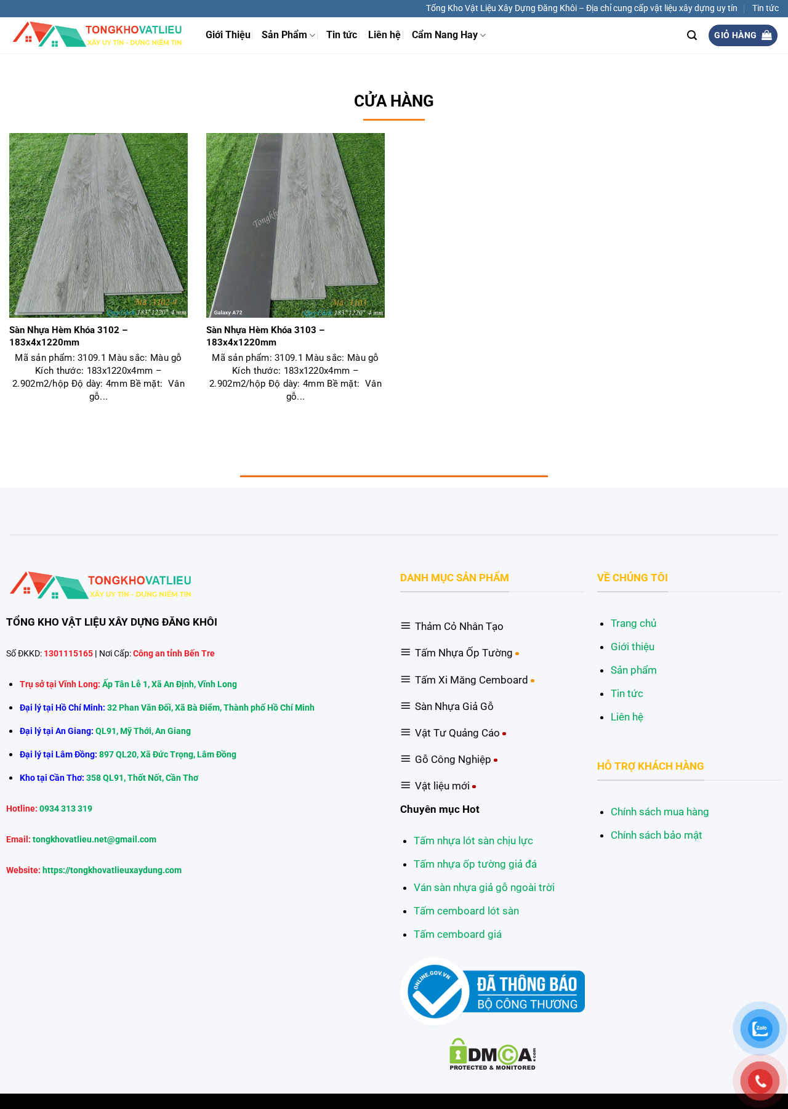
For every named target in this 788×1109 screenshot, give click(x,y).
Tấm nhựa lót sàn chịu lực (473, 840)
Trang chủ (633, 623)
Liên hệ (384, 35)
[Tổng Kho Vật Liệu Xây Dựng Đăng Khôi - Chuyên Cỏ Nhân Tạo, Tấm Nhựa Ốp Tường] (98, 35)
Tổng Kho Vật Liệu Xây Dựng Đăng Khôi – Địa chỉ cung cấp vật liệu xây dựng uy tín (582, 8)
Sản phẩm (634, 670)
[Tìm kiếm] (692, 35)
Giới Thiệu (228, 35)
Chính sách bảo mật (656, 835)
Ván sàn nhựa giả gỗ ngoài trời (484, 887)
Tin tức (765, 8)
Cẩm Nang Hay (445, 35)
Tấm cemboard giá (458, 934)
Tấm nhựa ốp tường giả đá (475, 864)
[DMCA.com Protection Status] (492, 1053)
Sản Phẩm (284, 35)
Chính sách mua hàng (660, 811)
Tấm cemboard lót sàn (466, 911)
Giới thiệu (632, 646)
